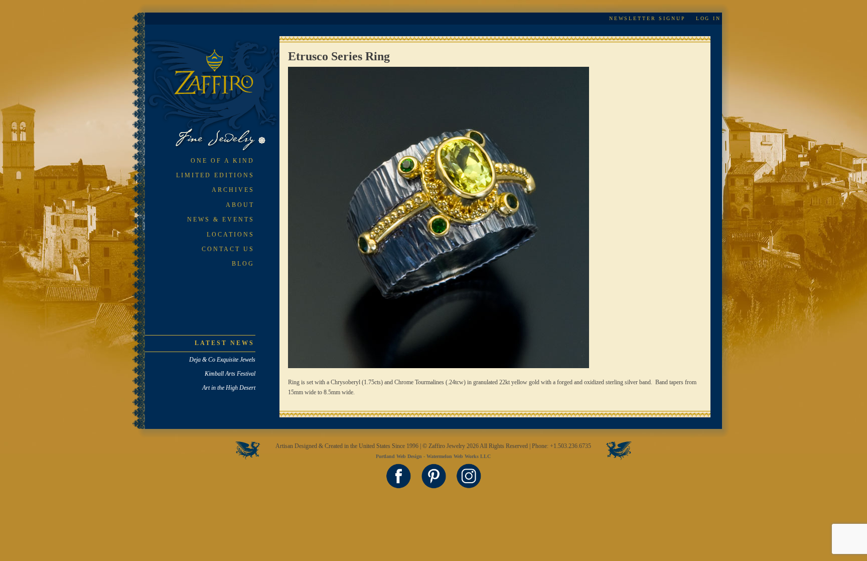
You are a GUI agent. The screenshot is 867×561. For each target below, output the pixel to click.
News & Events (220, 219)
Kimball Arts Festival (230, 373)
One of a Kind (222, 160)
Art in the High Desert (228, 387)
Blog (243, 263)
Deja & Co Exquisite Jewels (222, 359)
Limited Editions (215, 175)
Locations (230, 234)
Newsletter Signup (647, 18)
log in (708, 18)
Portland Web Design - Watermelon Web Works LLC (433, 456)
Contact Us (228, 249)
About (240, 204)
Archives (233, 189)
